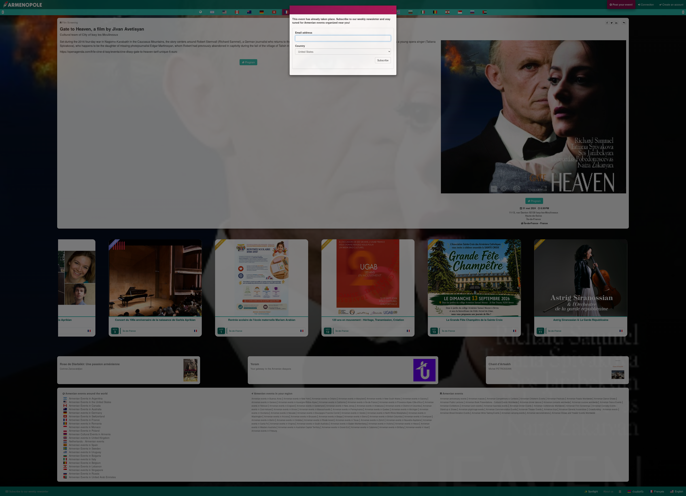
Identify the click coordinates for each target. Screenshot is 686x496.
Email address (303, 32)
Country (300, 46)
